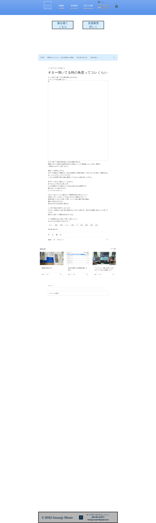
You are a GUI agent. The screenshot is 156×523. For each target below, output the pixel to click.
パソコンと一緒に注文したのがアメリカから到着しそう (104, 269)
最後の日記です (47, 268)
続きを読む (94, 57)
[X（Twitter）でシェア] (52, 234)
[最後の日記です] (51, 258)
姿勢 (72, 225)
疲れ (96, 225)
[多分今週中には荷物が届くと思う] (78, 258)
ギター (50, 225)
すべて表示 (113, 249)
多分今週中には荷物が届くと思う (77, 269)
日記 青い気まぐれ (82, 57)
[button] (116, 6)
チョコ (67, 225)
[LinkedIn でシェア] (56, 234)
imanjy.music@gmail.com (98, 520)
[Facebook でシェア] (48, 234)
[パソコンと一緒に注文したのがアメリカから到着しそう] (104, 258)
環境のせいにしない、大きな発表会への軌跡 (60, 57)
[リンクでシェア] (60, 234)
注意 (81, 225)
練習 (56, 225)
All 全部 (42, 57)
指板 (86, 225)
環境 (61, 225)
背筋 (91, 225)
